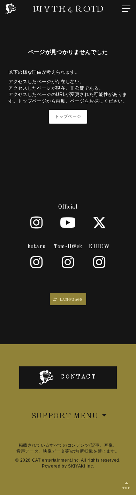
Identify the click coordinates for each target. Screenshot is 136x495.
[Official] (36, 222)
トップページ (68, 116)
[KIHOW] (99, 262)
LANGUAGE (70, 300)
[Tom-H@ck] (68, 262)
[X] (99, 222)
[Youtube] (68, 222)
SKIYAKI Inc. (81, 466)
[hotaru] (36, 262)
